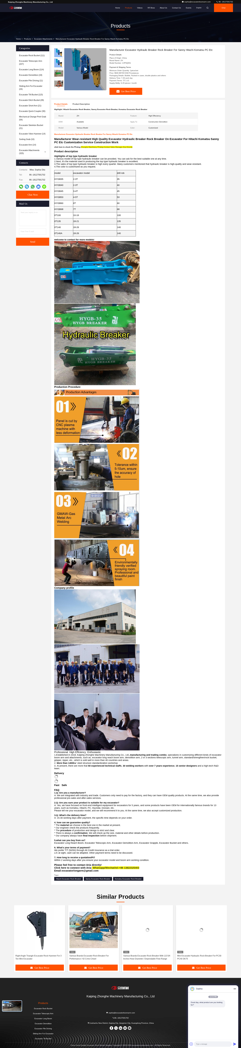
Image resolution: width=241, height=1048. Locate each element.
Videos (139, 8)
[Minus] (234, 988)
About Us (163, 8)
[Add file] (191, 1044)
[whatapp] (32, 186)
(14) (32, 134)
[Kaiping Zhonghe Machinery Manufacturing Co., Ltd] (16, 8)
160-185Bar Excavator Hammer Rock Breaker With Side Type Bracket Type (200, 957)
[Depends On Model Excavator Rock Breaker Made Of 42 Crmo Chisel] (147, 930)
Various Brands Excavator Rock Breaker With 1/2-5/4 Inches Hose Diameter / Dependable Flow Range (38, 957)
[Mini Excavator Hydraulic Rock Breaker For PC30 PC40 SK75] (93, 930)
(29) (31, 100)
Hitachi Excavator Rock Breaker (68, 879)
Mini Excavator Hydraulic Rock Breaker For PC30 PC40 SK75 (91, 957)
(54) (32, 118)
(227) (30, 62)
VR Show (151, 8)
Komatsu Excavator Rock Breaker (128, 879)
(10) (26, 139)
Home (117, 8)
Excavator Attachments (43, 39)
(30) (32, 111)
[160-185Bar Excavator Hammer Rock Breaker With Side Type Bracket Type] (201, 930)
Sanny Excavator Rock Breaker (98, 879)
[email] (38, 186)
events (188, 8)
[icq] (44, 186)
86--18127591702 (225, 2)
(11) (31, 81)
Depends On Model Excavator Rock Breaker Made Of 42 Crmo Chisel (147, 957)
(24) (30, 87)
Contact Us (176, 8)
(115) (31, 95)
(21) (30, 106)
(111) (32, 55)
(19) (30, 75)
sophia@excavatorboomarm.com (197, 2)
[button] (59, 87)
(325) (29, 151)
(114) (31, 69)
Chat (223, 8)
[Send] (235, 1044)
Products (128, 8)
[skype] (26, 186)
